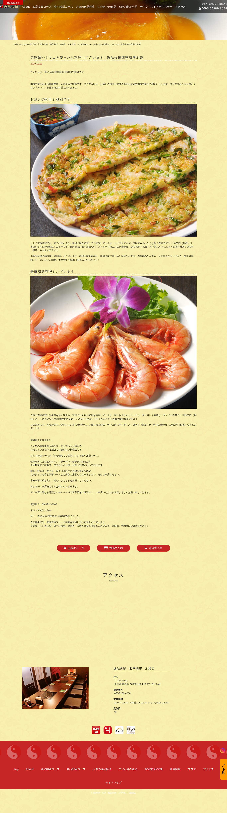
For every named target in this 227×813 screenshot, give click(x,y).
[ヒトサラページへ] (131, 730)
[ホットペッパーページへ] (108, 730)
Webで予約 (116, 548)
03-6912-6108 (49, 504)
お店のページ (76, 548)
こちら (47, 510)
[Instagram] (222, 750)
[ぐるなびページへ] (96, 730)
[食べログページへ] (119, 730)
